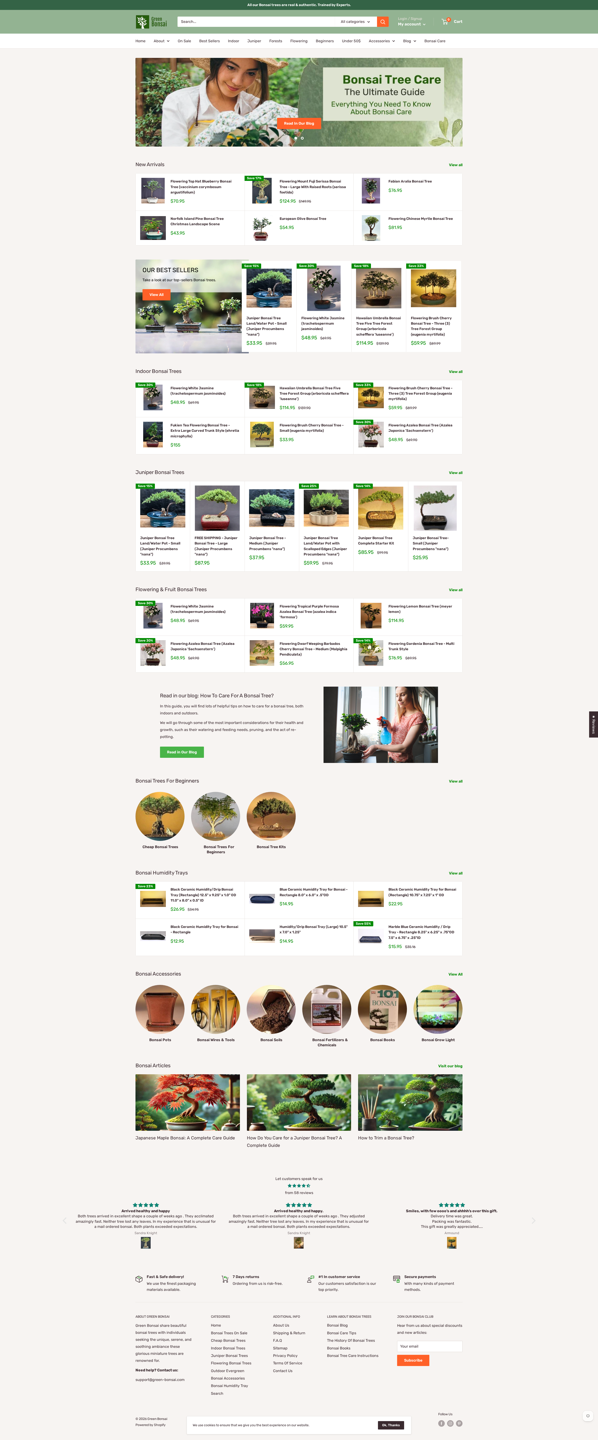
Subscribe (413, 1360)
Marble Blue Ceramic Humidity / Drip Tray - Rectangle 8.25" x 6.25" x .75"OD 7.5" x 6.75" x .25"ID (421, 932)
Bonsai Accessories (228, 1378)
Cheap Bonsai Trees (228, 1340)
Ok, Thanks (391, 1425)
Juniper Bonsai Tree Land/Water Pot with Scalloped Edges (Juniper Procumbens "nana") (325, 546)
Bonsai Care (434, 41)
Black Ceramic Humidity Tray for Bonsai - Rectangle (204, 929)
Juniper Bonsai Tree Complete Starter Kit (376, 540)
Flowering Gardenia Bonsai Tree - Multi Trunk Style (421, 646)
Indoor (233, 41)
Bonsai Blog (337, 1325)
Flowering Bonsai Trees (231, 1363)
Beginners (325, 41)
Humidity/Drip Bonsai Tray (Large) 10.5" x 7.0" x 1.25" (314, 929)
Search (217, 1393)
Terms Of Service (287, 1363)
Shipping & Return (289, 1333)
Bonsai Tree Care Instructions (352, 1355)
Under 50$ (351, 41)
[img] (299, 1185)
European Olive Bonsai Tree (303, 219)
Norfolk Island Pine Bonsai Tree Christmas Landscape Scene (197, 221)
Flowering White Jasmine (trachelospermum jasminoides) (323, 323)
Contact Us (282, 1371)
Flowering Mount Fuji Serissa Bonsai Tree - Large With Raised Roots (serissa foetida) (313, 186)
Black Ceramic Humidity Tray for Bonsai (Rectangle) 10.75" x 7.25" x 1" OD (422, 892)
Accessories (379, 41)
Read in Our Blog (182, 752)
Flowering (299, 41)
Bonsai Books (338, 1348)
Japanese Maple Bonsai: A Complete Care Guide (185, 1138)
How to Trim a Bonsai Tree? (386, 1138)
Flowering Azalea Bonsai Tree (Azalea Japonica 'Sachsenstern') (420, 428)
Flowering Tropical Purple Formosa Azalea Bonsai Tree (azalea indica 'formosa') (309, 611)
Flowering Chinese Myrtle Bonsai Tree (420, 219)
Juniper (254, 41)
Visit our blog (450, 1066)
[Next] (461, 306)
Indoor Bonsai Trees (228, 1348)
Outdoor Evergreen (227, 1371)
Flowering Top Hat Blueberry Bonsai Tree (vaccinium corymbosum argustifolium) (201, 186)
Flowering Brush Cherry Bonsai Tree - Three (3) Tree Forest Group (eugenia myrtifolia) (431, 326)
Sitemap (280, 1348)
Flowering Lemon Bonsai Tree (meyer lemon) (420, 609)
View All (157, 294)
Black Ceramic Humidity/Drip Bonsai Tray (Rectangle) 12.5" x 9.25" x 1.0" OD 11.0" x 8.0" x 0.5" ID (203, 895)
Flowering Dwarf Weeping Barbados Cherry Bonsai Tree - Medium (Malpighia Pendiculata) (313, 649)
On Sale (184, 41)
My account (410, 24)
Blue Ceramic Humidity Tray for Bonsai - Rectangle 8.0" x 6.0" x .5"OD (314, 892)
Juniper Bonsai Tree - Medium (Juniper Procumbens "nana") (267, 543)
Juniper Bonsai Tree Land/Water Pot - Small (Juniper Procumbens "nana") (266, 326)
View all (456, 165)
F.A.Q (277, 1340)
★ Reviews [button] (593, 724)
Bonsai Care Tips (341, 1333)
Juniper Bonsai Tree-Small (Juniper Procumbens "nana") (431, 543)
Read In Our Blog (299, 123)
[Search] (383, 22)
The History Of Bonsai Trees (351, 1340)
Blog (407, 41)
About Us (281, 1325)
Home (140, 41)
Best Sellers (209, 41)
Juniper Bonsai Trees (229, 1355)
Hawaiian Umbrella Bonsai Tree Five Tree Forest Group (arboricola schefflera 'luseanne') (378, 326)
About (159, 41)
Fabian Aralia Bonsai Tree (410, 181)
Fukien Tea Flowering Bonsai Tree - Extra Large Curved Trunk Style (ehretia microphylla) (205, 430)
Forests (275, 41)
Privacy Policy (285, 1355)
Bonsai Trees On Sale (229, 1333)
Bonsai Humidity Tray (229, 1386)
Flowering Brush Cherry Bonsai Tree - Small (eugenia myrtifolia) (312, 428)
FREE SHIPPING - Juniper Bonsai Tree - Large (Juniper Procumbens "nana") (216, 546)
